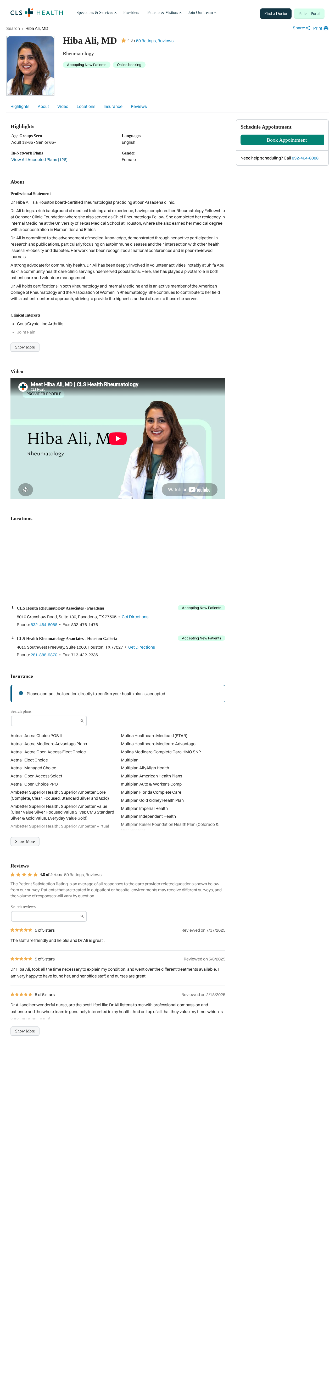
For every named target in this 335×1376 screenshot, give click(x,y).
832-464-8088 (305, 158)
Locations (86, 106)
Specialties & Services (94, 12)
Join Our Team (200, 12)
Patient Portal (309, 13)
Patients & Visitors (162, 12)
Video (62, 106)
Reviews (139, 106)
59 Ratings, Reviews (155, 40)
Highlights (19, 106)
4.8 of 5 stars (51, 874)
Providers (131, 12)
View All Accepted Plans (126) (39, 159)
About (43, 106)
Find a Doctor (275, 13)
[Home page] (36, 12)
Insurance (113, 106)
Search (13, 28)
